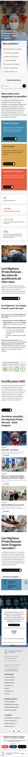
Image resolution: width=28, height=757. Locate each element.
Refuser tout (5, 747)
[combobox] (14, 86)
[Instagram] (14, 731)
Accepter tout (13, 747)
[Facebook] (9, 731)
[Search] (24, 86)
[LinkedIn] (19, 731)
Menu (22, 753)
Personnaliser (22, 746)
